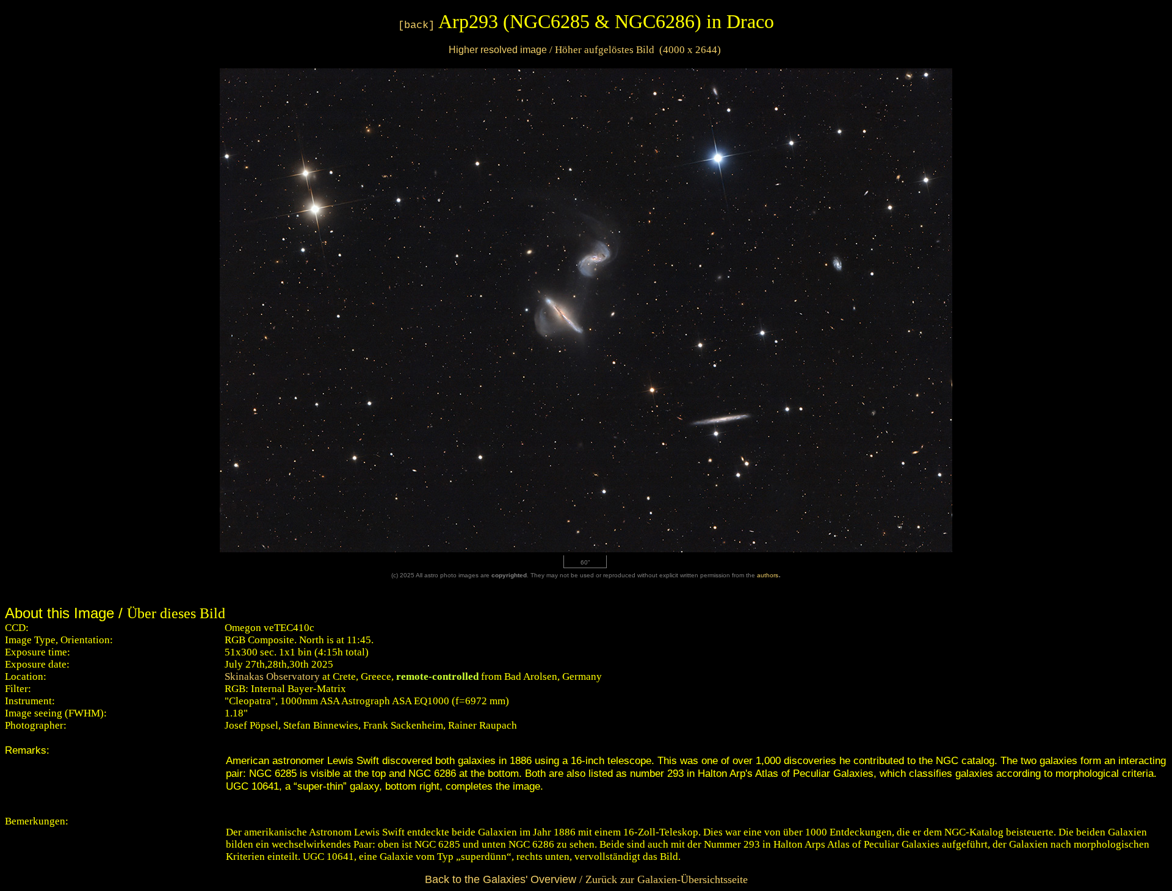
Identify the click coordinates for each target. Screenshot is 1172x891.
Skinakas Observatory (272, 676)
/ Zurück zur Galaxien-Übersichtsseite (586, 879)
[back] (416, 25)
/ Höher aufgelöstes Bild (585, 50)
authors (767, 575)
